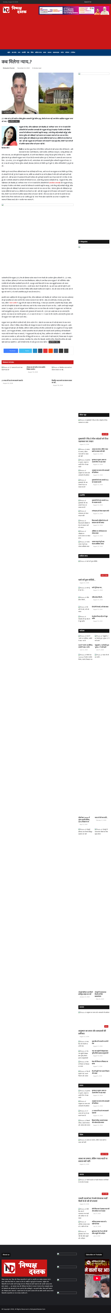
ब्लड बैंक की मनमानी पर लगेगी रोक (100, 1042)
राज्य (19, 52)
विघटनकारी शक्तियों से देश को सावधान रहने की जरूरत (100, 521)
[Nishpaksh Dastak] (15, 10)
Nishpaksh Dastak (9, 68)
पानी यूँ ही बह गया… (97, 587)
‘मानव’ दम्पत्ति (13, 303)
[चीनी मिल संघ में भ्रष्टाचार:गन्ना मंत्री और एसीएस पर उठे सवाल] (84, 1213)
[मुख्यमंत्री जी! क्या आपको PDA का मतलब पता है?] (84, 483)
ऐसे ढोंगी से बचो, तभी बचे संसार (100, 607)
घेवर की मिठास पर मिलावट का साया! (100, 1062)
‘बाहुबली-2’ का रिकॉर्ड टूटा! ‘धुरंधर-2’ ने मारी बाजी (102, 646)
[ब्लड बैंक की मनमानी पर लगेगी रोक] (84, 1044)
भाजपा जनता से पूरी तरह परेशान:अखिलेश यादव (98, 543)
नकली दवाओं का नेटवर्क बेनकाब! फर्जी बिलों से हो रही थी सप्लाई (92, 1200)
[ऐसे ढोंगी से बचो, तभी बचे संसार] (84, 610)
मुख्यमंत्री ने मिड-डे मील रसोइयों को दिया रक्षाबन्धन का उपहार (93, 440)
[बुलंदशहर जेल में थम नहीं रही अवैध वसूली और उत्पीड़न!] (84, 1234)
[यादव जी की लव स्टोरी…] (102, 735)
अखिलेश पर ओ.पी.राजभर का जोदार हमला (99, 532)
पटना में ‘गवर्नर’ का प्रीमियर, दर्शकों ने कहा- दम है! (85, 646)
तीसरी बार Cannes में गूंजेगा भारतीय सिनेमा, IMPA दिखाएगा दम (84, 819)
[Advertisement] (55, 33)
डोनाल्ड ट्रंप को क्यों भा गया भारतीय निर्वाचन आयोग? (36, 368)
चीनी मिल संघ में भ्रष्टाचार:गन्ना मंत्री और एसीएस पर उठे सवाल (100, 1210)
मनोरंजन (67, 52)
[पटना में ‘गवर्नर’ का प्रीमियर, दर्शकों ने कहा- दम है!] (85, 639)
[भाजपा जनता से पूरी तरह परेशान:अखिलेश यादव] (84, 545)
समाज (44, 52)
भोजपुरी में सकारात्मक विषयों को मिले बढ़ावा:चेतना (100, 994)
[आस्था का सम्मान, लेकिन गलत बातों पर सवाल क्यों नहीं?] (84, 452)
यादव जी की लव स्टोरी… (101, 817)
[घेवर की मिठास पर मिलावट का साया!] (84, 1065)
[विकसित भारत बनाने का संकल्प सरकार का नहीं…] (62, 372)
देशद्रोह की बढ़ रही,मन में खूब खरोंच (100, 617)
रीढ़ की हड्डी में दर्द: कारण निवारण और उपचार (100, 1072)
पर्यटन (62, 52)
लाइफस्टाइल (56, 52)
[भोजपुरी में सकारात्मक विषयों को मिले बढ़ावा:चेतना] (102, 909)
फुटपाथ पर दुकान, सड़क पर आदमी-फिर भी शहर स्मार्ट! (99, 461)
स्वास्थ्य (49, 52)
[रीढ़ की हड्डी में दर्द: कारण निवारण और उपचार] (84, 1074)
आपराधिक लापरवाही (54, 183)
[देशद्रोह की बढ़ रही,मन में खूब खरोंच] (84, 619)
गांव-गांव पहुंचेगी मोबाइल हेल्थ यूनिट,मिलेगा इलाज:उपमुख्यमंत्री (100, 1052)
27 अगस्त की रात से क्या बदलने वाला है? (12, 380)
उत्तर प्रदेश (14, 52)
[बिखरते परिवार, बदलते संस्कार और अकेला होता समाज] (84, 1123)
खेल (28, 52)
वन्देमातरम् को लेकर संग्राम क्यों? (100, 511)
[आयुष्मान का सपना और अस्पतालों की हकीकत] (84, 473)
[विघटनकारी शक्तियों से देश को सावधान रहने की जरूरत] (84, 524)
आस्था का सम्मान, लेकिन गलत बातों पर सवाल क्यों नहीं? (100, 450)
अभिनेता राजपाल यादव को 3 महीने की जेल (99, 1223)
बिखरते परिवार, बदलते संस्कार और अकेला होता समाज (100, 1121)
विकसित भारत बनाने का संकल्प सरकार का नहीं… (62, 381)
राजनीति (24, 52)
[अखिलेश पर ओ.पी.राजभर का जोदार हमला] (84, 534)
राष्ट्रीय (8, 52)
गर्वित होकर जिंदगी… (97, 597)
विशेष (32, 52)
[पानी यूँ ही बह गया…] (84, 591)
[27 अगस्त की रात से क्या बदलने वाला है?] (12, 372)
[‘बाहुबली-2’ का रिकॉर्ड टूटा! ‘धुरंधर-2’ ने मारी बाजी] (102, 639)
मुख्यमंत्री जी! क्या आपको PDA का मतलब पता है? (100, 481)
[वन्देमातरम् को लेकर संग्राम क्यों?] (84, 514)
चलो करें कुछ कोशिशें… (86, 580)
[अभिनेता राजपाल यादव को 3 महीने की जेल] (84, 1225)
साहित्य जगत (38, 52)
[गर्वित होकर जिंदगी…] (84, 600)
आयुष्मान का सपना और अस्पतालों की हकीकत (100, 471)
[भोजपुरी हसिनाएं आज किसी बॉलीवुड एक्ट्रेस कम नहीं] (85, 909)
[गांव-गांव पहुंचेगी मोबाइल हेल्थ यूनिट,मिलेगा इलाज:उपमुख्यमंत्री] (84, 1054)
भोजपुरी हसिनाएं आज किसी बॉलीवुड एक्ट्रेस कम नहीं (85, 993)
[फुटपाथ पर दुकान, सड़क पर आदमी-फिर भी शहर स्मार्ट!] (84, 463)
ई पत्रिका (73, 52)
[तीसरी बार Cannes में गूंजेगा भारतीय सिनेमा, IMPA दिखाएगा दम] (85, 735)
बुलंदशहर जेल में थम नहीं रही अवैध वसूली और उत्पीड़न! (99, 1232)
